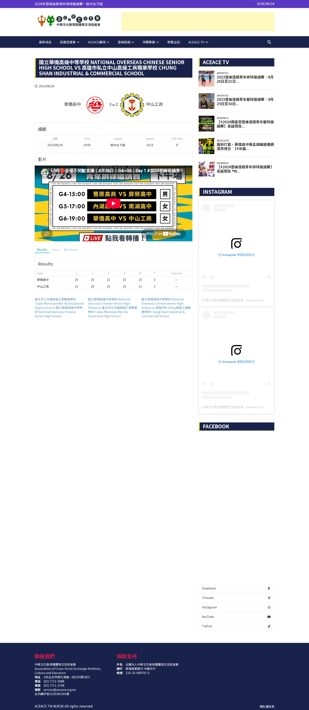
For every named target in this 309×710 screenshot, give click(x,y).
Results (42, 249)
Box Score (71, 249)
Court (55, 249)
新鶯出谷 (173, 42)
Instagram (209, 607)
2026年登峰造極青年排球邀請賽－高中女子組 (69, 3)
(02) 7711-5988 (54, 681)
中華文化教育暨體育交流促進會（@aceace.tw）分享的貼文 (241, 300)
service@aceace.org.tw (60, 689)
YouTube (208, 616)
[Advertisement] (197, 21)
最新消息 (45, 42)
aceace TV (196, 42)
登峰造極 (124, 42)
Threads (208, 598)
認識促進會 (68, 42)
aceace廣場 (97, 42)
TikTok (207, 626)
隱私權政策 (267, 706)
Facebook (209, 588)
